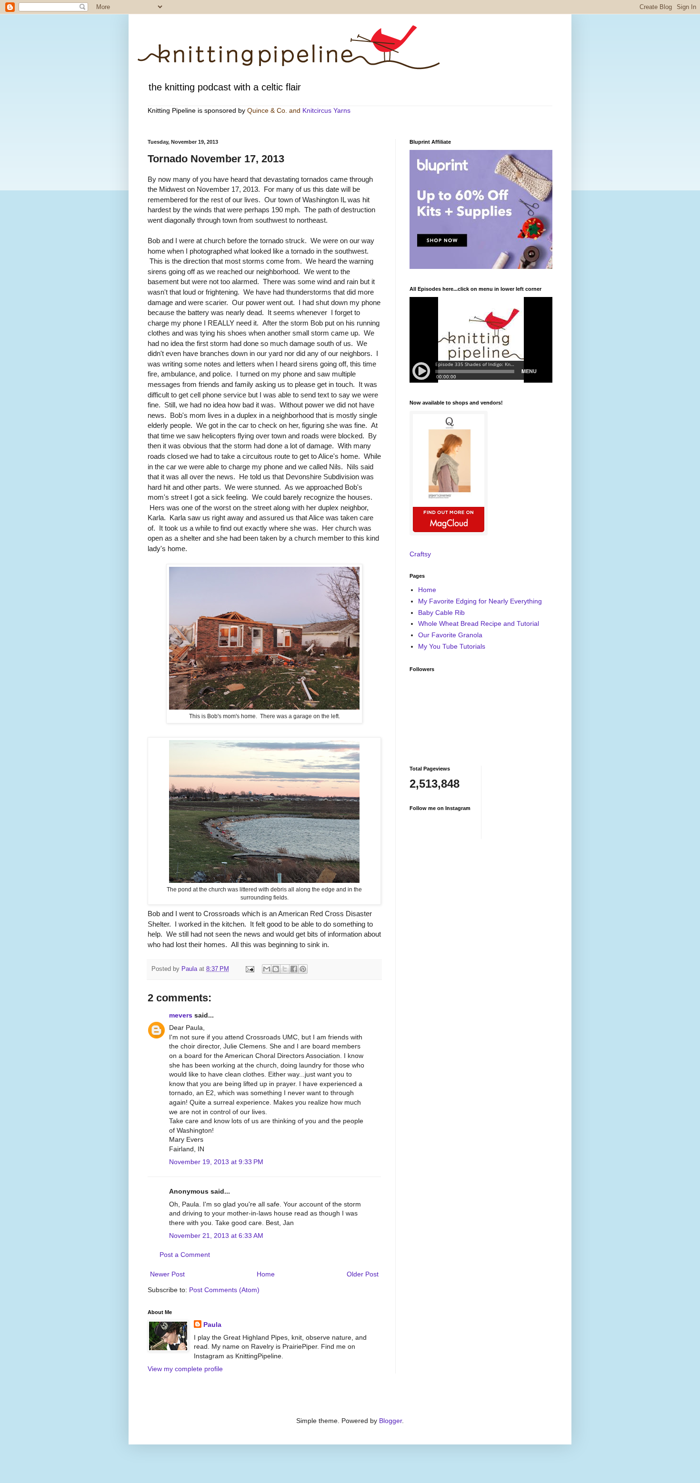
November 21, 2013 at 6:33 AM (216, 1235)
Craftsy (420, 554)
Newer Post (167, 1274)
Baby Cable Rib (441, 612)
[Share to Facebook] (294, 969)
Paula (212, 1324)
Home (266, 1274)
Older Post (363, 1274)
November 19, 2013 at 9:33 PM (216, 1162)
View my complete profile (185, 1369)
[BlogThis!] (275, 969)
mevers (180, 1015)
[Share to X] (285, 969)
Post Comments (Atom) (224, 1290)
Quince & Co (266, 110)
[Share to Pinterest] (303, 969)
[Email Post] (249, 969)
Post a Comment (185, 1254)
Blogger (390, 1420)
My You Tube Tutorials (451, 646)
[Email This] (266, 969)
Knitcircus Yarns (326, 110)
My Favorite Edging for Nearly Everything (480, 601)
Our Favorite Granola (450, 635)
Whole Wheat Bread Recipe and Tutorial (478, 623)
